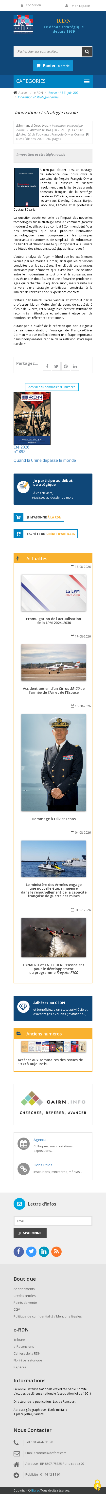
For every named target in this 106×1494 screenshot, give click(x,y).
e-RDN (38, 93)
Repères (20, 1367)
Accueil (23, 93)
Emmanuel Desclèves (33, 125)
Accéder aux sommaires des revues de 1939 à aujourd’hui (50, 1062)
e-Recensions (24, 1346)
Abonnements (24, 1289)
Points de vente (25, 1302)
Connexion (33, 5)
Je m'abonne (30, 1233)
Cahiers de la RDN (27, 1353)
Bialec (35, 1490)
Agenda (40, 1139)
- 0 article (56, 65)
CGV (17, 1309)
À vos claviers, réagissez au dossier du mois (52, 495)
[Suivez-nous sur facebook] (19, 1252)
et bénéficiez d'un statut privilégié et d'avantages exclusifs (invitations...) (60, 1011)
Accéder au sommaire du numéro (51, 387)
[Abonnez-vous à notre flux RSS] (56, 1252)
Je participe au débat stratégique (53, 482)
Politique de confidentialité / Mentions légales (48, 1316)
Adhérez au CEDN (49, 1002)
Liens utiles (43, 1164)
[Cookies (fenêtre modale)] (97, 1485)
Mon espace (80, 5)
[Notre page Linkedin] (44, 1252)
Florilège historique (28, 1360)
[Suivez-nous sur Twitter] (31, 1252)
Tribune (19, 1339)
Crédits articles (25, 1295)
